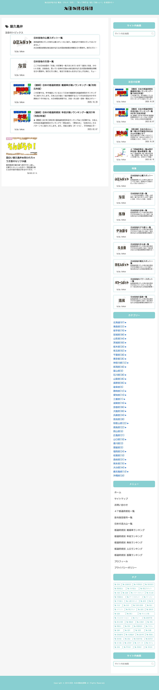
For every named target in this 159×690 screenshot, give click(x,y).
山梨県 (119, 379)
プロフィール (121, 561)
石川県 (119, 375)
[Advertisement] (134, 58)
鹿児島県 (120, 471)
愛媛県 (118, 447)
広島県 (119, 435)
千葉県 (119, 355)
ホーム (117, 492)
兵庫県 (119, 415)
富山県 (118, 371)
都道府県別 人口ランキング (128, 549)
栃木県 (119, 347)
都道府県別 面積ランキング (128, 555)
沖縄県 (119, 475)
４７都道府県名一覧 (124, 511)
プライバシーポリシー (125, 567)
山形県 (119, 338)
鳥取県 (119, 427)
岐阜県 (118, 387)
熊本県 (119, 463)
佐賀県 (119, 455)
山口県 (119, 439)
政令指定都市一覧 (123, 517)
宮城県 (119, 334)
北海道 (119, 322)
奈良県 (119, 419)
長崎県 (119, 459)
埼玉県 (119, 351)
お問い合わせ (121, 505)
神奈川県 (120, 363)
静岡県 (119, 391)
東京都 (119, 359)
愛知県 (119, 395)
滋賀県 (119, 403)
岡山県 (118, 431)
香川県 (118, 443)
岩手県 (119, 330)
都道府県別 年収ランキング (128, 536)
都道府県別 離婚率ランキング (129, 530)
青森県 (119, 326)
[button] (152, 33)
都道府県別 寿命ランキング (128, 542)
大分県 (119, 467)
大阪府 (119, 411)
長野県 (119, 383)
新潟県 (119, 367)
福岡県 (119, 451)
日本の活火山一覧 (123, 524)
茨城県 (119, 342)
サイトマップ (121, 499)
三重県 (118, 399)
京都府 (119, 407)
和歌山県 (120, 423)
